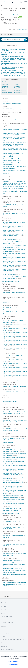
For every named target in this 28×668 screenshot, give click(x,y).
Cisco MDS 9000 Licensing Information (12, 103)
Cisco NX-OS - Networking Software (12, 119)
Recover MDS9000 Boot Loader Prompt (12, 568)
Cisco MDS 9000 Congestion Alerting (12, 109)
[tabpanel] (14, 62)
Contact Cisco (12, 29)
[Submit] (25, 39)
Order (20, 17)
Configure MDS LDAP (8, 442)
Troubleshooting (18, 92)
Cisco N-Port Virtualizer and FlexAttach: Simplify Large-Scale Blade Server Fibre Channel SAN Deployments (14, 584)
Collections (5, 81)
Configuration (5, 84)
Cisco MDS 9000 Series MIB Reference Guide (14, 392)
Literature (16, 81)
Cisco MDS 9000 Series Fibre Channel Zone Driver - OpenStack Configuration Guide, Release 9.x (15, 505)
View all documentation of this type (10, 281)
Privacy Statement (13, 661)
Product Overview (17, 14)
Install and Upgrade (7, 92)
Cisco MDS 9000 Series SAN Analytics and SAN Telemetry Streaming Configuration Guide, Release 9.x (14, 492)
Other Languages (23, 29)
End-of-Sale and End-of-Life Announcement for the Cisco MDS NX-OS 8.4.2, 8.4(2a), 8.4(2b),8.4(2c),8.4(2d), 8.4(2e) (14, 144)
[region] (14, 660)
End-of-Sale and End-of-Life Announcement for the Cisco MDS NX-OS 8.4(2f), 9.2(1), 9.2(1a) (14, 139)
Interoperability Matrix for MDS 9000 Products (14, 386)
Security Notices (18, 90)
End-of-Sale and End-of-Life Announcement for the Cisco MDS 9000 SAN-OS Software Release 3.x (14, 172)
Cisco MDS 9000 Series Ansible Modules (13, 521)
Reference (16, 84)
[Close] (26, 654)
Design (4, 90)
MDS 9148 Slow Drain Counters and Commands (14, 574)
